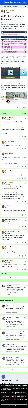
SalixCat (8, 10)
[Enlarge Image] (14, 42)
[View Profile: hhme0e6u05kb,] (3, 358)
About (11, 383)
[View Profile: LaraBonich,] (3, 306)
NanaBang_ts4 (9, 339)
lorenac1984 (8, 141)
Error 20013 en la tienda (12, 357)
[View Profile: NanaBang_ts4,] (3, 333)
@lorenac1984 (9, 157)
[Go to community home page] (6, 2)
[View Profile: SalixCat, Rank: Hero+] (3, 11)
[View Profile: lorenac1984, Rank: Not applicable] (3, 142)
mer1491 (7, 206)
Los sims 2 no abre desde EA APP (15, 332)
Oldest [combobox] (24, 113)
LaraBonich (8, 312)
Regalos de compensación (13, 305)
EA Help (3, 383)
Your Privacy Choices (14, 405)
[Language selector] (11, 2)
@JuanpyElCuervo (6, 122)
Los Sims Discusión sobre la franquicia (10, 6)
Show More (4, 273)
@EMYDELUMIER (17, 122)
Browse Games (6, 380)
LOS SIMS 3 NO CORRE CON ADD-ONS (15, 318)
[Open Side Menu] (2, 2)
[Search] (15, 2)
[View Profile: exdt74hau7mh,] (3, 345)
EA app (16, 380)
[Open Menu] (26, 6)
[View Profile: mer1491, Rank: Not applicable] (3, 206)
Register (19, 2)
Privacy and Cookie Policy (13, 399)
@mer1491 (4, 251)
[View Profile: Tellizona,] (3, 318)
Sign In (24, 2)
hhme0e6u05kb (10, 364)
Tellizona (8, 326)
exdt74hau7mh (9, 351)
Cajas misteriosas (10, 344)
